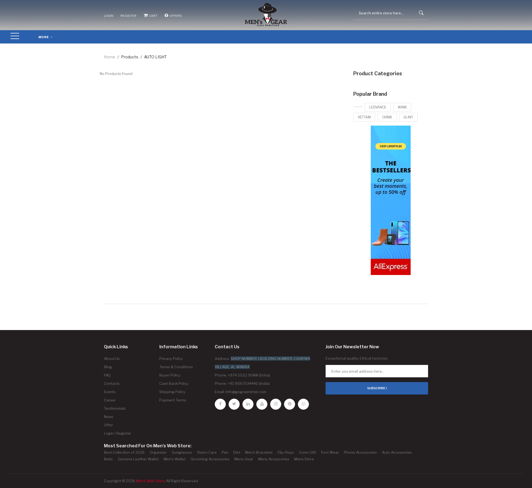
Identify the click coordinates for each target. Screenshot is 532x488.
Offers (175, 16)
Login (108, 16)
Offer (108, 425)
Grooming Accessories (210, 459)
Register (128, 16)
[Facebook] (220, 404)
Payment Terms (172, 400)
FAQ (107, 375)
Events (110, 392)
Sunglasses (182, 452)
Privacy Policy (171, 358)
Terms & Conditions (176, 367)
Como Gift (307, 452)
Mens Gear (243, 459)
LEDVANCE (377, 107)
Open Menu (15, 36)
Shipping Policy (172, 392)
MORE (44, 37)
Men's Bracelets (259, 452)
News (108, 416)
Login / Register (117, 433)
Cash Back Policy (173, 383)
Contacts (112, 383)
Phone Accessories (360, 452)
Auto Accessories (397, 452)
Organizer (158, 452)
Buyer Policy (169, 375)
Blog (108, 367)
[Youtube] (261, 404)
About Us (112, 358)
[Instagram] (275, 404)
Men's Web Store (150, 481)
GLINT (408, 117)
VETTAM (364, 117)
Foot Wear (330, 452)
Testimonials (115, 408)
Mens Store (304, 459)
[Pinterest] (289, 404)
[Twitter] (234, 404)
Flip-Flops (286, 452)
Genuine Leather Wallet (138, 459)
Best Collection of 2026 (124, 452)
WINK (402, 107)
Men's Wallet (175, 459)
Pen (225, 452)
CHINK (387, 117)
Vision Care (207, 452)
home (109, 57)
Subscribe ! (377, 388)
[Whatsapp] (303, 404)
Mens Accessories (273, 459)
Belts (108, 459)
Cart (152, 16)
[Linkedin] (248, 404)
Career (110, 400)
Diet (236, 452)
